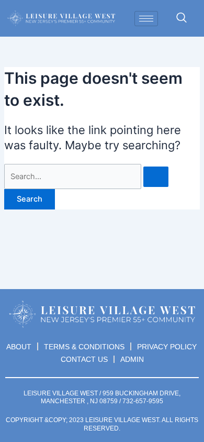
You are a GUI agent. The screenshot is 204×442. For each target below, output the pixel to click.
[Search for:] (86, 176)
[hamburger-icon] (146, 18)
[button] (181, 18)
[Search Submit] (155, 177)
